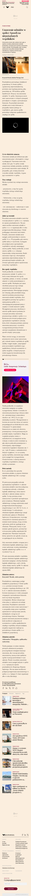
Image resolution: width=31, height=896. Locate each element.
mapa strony (5, 870)
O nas (3, 841)
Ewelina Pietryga (16, 77)
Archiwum (5, 858)
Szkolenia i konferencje (8, 868)
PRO (12, 7)
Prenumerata (5, 856)
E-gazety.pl (18, 854)
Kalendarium (19, 870)
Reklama (4, 853)
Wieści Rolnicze (20, 861)
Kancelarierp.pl (19, 859)
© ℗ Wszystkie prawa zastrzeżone (11, 683)
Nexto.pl (18, 856)
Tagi (23, 693)
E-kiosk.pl (18, 853)
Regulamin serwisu (20, 845)
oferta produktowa (7, 873)
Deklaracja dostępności (22, 848)
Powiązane (4, 693)
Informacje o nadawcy (21, 846)
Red (22, 77)
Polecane (11, 693)
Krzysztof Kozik (6, 77)
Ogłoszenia (5, 854)
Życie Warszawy (20, 863)
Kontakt (4, 843)
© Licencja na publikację (9, 682)
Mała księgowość (20, 858)
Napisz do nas (6, 845)
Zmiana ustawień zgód (22, 843)
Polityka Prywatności (21, 841)
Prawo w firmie (6, 26)
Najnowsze (18, 693)
